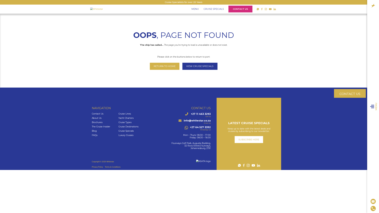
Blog (94, 131)
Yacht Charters (126, 118)
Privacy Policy (97, 167)
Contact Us (240, 9)
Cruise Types (124, 122)
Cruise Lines (124, 114)
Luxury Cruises (125, 135)
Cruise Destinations (128, 126)
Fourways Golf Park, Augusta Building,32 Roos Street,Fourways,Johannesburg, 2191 (191, 146)
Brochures (97, 122)
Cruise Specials (214, 9)
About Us (96, 118)
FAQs (94, 135)
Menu (376, 106)
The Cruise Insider (101, 126)
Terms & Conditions (113, 167)
